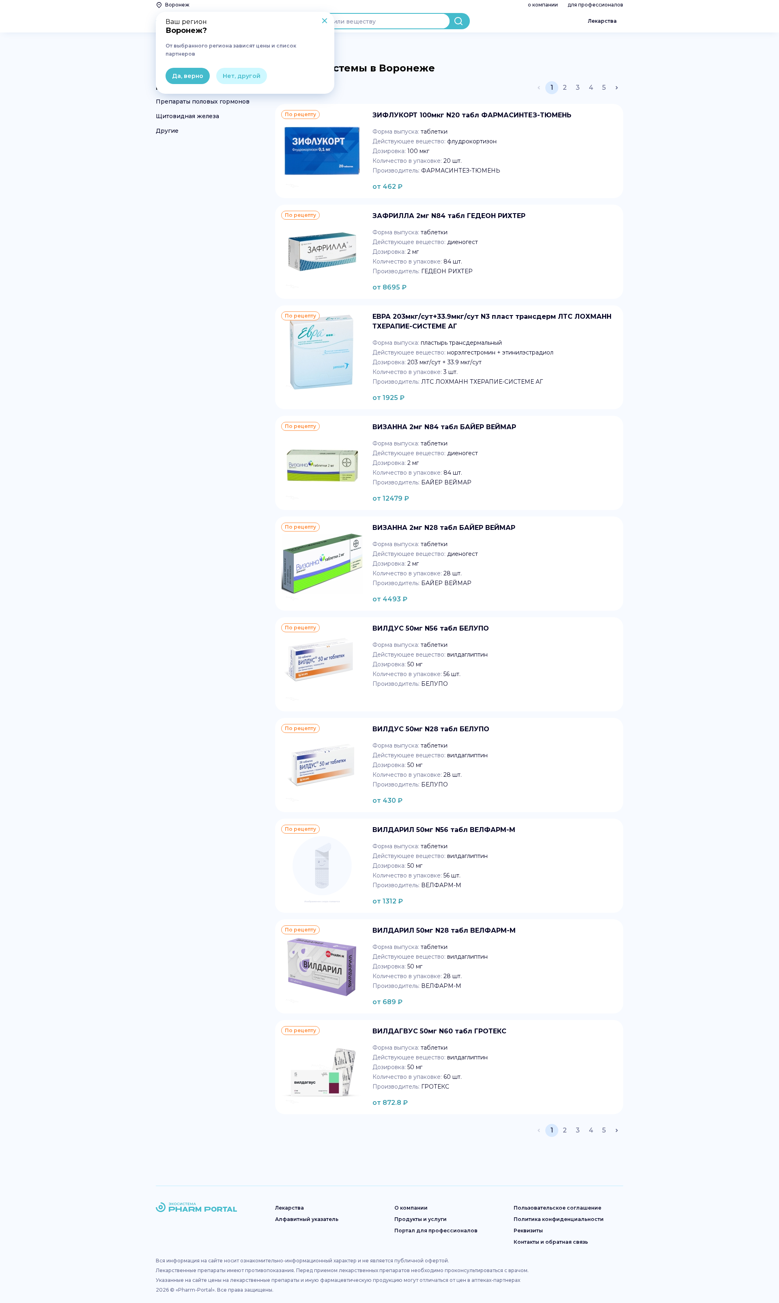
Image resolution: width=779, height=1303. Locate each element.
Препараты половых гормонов (203, 101)
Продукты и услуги (420, 1219)
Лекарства (602, 21)
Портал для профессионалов (436, 1230)
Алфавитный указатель (306, 1219)
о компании (543, 5)
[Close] (324, 21)
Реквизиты (528, 1230)
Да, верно (187, 76)
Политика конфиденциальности (559, 1219)
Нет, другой (241, 76)
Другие (167, 130)
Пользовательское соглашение (557, 1208)
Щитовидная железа (187, 116)
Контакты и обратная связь (551, 1242)
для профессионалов (595, 5)
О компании (411, 1208)
